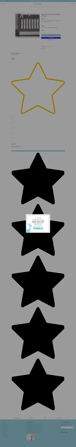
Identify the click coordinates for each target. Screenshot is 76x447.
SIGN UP (38, 228)
